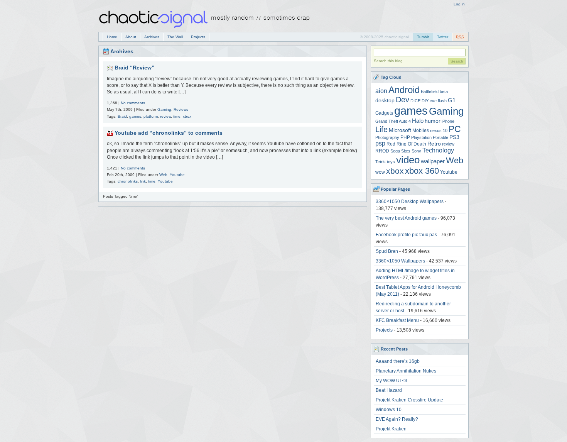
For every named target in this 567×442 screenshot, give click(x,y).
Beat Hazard (389, 390)
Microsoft (400, 130)
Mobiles (420, 130)
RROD (382, 151)
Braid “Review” (134, 67)
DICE (415, 100)
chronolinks (128, 181)
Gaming (164, 109)
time (177, 116)
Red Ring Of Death (406, 144)
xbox (187, 116)
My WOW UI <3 (391, 380)
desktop (385, 100)
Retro (434, 144)
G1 (452, 100)
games (135, 116)
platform (150, 116)
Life (381, 129)
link (143, 181)
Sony (416, 151)
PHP (405, 137)
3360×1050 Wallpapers (400, 261)
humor (432, 121)
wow (380, 172)
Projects (198, 37)
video (408, 160)
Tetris (380, 161)
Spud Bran (387, 251)
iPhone (448, 121)
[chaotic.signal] (206, 29)
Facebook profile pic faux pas (406, 234)
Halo (418, 120)
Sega (395, 151)
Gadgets (384, 113)
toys (391, 161)
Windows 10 (389, 409)
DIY (425, 100)
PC (455, 129)
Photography (387, 137)
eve (433, 100)
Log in (459, 4)
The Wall (175, 37)
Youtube (177, 175)
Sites (405, 151)
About (130, 37)
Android (404, 90)
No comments (133, 103)
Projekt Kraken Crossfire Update (409, 400)
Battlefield (430, 91)
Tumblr (423, 37)
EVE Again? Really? (397, 419)
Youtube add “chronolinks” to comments (169, 133)
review (165, 116)
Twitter (442, 37)
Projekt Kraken (391, 429)
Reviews (181, 109)
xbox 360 (422, 171)
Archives (151, 37)
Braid (122, 116)
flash (442, 100)
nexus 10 (438, 130)
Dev (402, 99)
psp (380, 143)
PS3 (454, 137)
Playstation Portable (429, 137)
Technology (438, 150)
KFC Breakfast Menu (397, 320)
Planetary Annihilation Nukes (406, 371)
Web (163, 175)
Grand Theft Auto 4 (393, 121)
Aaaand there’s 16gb (398, 361)
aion (381, 91)
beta (444, 91)
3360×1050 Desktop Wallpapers (410, 201)
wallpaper (433, 161)
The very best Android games (406, 218)
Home (112, 37)
